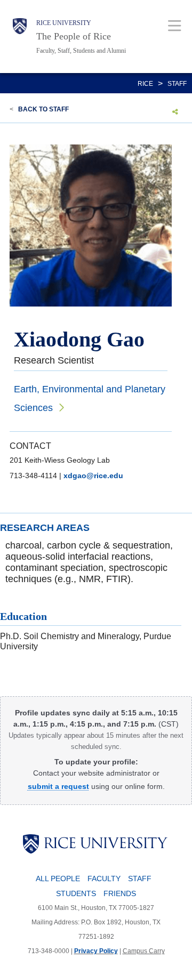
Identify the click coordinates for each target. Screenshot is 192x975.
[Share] (175, 111)
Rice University (63, 23)
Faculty (104, 878)
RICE (145, 83)
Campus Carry (144, 951)
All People (58, 878)
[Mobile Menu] (174, 25)
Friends (119, 893)
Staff (177, 83)
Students (76, 893)
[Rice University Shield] (20, 36)
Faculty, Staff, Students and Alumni (81, 50)
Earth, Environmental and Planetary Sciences (89, 398)
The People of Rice (73, 36)
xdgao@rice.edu (93, 475)
